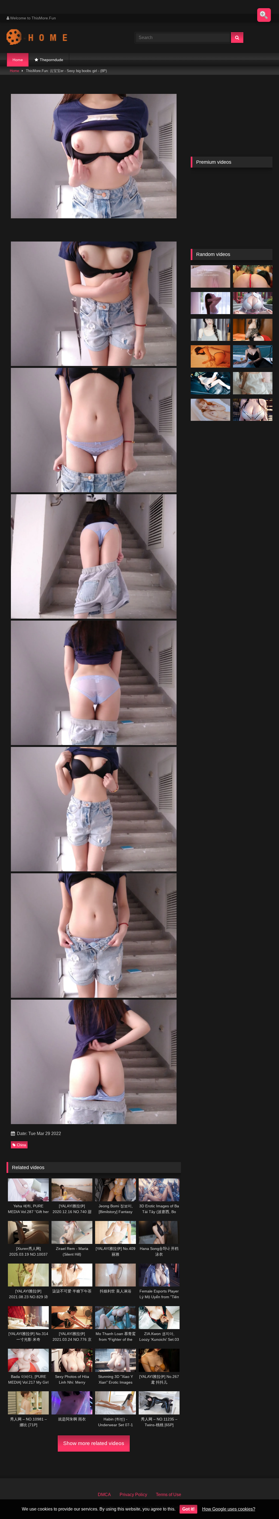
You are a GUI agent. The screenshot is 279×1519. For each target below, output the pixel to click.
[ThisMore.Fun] (62, 38)
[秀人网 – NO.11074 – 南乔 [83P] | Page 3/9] (252, 356)
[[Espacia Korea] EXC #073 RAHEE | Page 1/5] (210, 410)
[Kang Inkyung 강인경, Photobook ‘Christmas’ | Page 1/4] (252, 276)
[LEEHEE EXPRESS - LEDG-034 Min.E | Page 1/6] (210, 356)
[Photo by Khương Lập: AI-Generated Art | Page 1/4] (252, 410)
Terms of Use (168, 1494)
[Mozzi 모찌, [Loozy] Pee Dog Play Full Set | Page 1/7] (210, 383)
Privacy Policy (133, 1494)
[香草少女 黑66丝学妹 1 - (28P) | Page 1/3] (210, 276)
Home (18, 60)
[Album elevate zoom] (264, 15)
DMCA (104, 1494)
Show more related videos (93, 1443)
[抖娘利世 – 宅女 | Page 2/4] (210, 330)
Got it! (188, 1509)
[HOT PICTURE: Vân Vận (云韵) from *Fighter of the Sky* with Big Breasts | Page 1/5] (252, 303)
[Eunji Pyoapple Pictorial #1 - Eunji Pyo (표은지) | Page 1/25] (252, 383)
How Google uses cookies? (228, 1509)
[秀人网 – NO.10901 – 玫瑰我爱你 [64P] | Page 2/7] (252, 330)
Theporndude (51, 60)
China (21, 1145)
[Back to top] (262, 1502)
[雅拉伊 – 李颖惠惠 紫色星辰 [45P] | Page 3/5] (210, 303)
